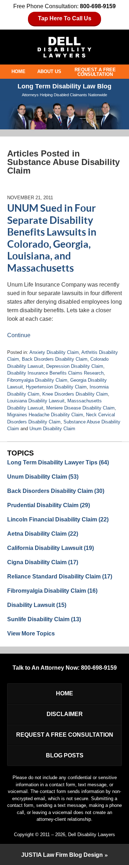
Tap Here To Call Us (64, 18)
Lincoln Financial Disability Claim (58, 519)
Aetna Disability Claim (42, 534)
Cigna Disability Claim (42, 562)
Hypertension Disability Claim (56, 387)
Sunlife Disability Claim (44, 619)
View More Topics (31, 633)
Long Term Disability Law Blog (64, 47)
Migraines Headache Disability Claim (45, 414)
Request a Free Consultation (95, 72)
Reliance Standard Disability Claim (59, 576)
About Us (49, 71)
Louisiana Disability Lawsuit (35, 400)
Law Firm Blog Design (62, 855)
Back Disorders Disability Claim (54, 359)
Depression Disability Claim (74, 366)
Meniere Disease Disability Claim (80, 408)
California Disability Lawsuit (50, 548)
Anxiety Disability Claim (54, 352)
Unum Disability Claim (52, 428)
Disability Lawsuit (36, 605)
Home (18, 71)
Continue (18, 335)
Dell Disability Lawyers (91, 834)
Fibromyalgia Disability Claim (37, 380)
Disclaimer (65, 714)
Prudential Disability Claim (48, 505)
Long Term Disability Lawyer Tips (58, 462)
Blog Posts (64, 755)
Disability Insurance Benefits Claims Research (55, 373)
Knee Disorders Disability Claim (75, 394)
